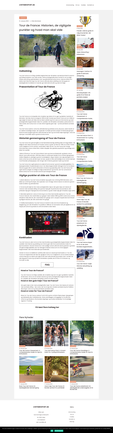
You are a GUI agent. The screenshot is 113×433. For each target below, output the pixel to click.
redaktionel (23, 17)
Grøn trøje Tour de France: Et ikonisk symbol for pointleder (84, 202)
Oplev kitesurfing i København (83, 53)
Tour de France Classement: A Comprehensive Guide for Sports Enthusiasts (84, 116)
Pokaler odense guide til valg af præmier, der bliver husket (85, 33)
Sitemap (72, 421)
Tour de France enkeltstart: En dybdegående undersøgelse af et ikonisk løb (83, 223)
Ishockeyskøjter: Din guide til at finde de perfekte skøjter (83, 95)
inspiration (79, 26)
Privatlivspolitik (58, 430)
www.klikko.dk (42, 422)
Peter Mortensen (36, 21)
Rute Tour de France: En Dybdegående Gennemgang (85, 180)
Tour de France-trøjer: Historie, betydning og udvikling (84, 266)
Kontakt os (90, 5)
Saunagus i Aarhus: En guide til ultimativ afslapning (84, 73)
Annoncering (70, 5)
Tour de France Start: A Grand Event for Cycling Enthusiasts (85, 137)
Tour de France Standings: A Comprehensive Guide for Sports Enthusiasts (84, 159)
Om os (77, 5)
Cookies (83, 5)
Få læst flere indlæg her (47, 307)
